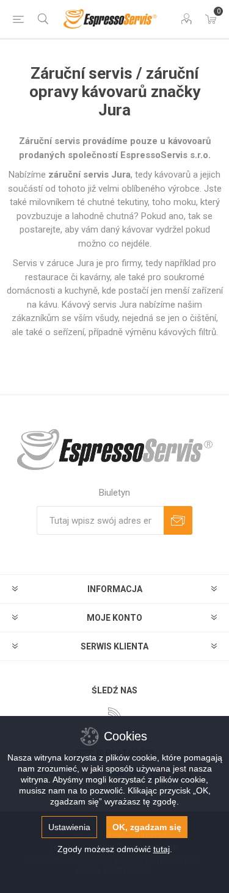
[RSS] (115, 714)
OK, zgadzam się (146, 827)
